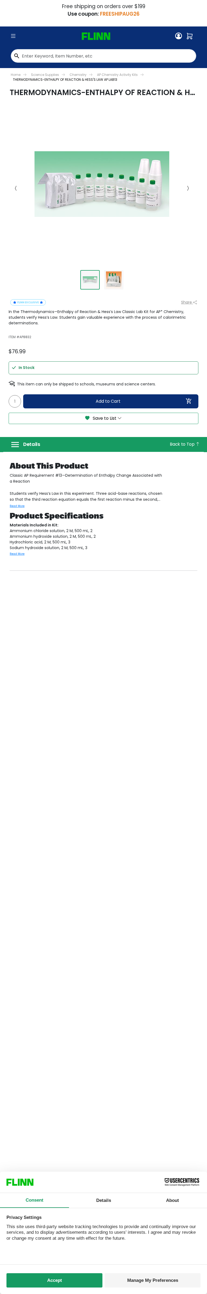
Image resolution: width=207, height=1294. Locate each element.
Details (31, 444)
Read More (17, 506)
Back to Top (182, 444)
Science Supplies (45, 74)
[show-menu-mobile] (13, 36)
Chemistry (78, 74)
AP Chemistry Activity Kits (117, 74)
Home (15, 74)
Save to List (104, 418)
